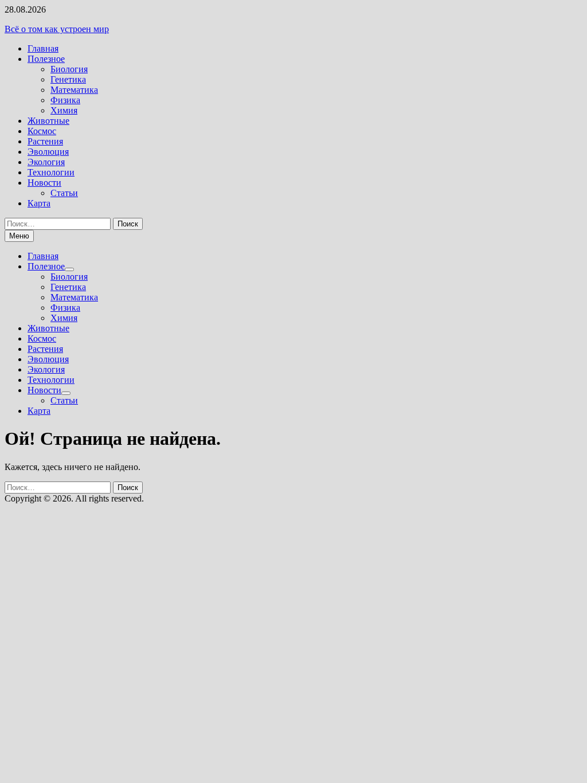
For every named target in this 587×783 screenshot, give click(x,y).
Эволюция (48, 151)
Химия (63, 110)
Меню (19, 236)
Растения (45, 141)
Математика (74, 90)
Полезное (46, 59)
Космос (42, 131)
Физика (65, 100)
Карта (39, 203)
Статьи (64, 193)
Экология (46, 162)
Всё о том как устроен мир (57, 29)
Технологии (51, 172)
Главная (43, 48)
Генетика (68, 79)
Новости (44, 182)
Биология (69, 69)
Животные (48, 121)
